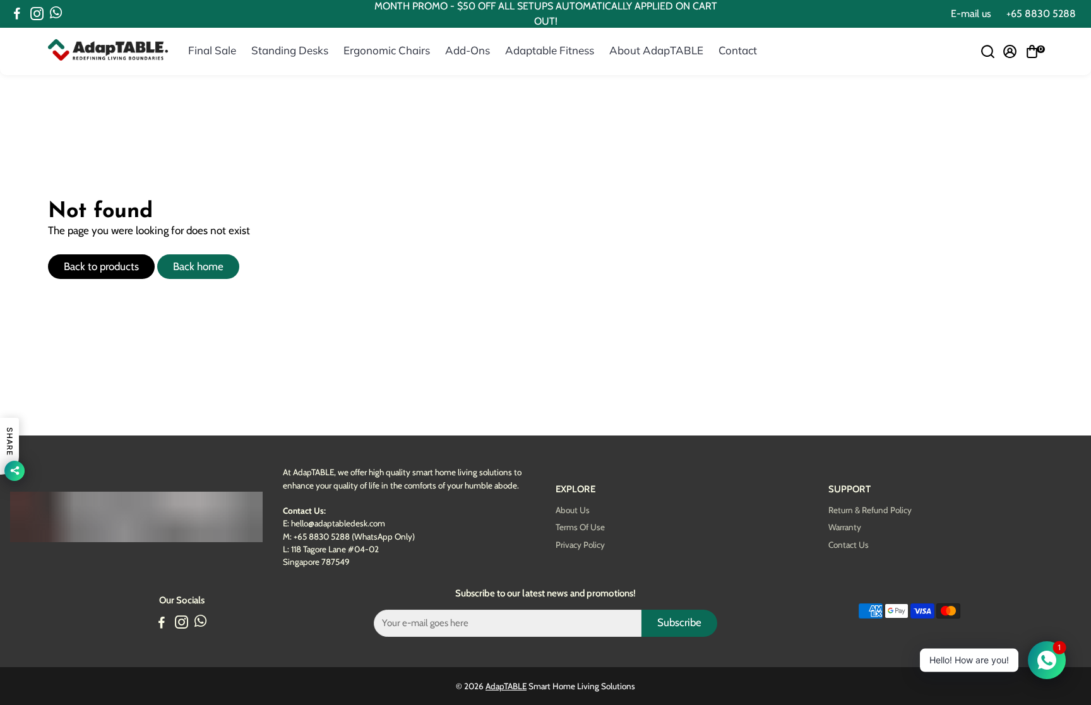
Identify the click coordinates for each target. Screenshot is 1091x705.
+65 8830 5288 (1041, 14)
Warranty (844, 527)
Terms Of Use (580, 527)
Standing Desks (289, 50)
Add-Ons (467, 50)
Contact (737, 50)
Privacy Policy (580, 545)
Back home (198, 266)
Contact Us (848, 545)
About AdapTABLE (656, 50)
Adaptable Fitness (549, 50)
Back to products (101, 266)
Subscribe (679, 622)
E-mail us (971, 14)
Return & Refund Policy (870, 510)
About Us (573, 510)
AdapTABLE (506, 686)
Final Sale (212, 50)
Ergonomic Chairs (386, 50)
